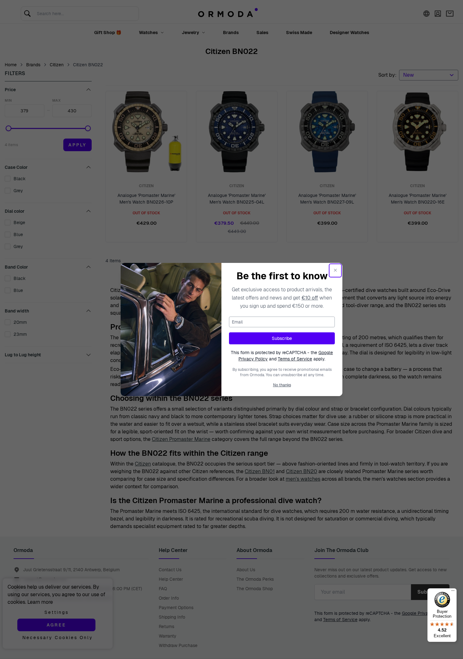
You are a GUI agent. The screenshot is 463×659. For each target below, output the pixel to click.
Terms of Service (295, 359)
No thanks (282, 385)
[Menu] (453, 592)
